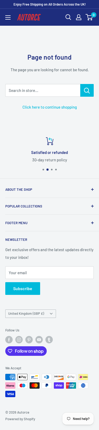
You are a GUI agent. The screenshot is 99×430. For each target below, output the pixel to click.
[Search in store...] (87, 90)
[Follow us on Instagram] (19, 339)
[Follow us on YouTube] (39, 339)
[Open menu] (8, 17)
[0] (89, 17)
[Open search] (68, 17)
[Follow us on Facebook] (9, 339)
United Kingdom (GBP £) (26, 313)
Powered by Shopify (20, 419)
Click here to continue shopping (49, 107)
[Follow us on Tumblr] (49, 339)
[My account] (78, 17)
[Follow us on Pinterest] (29, 339)
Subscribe (22, 288)
